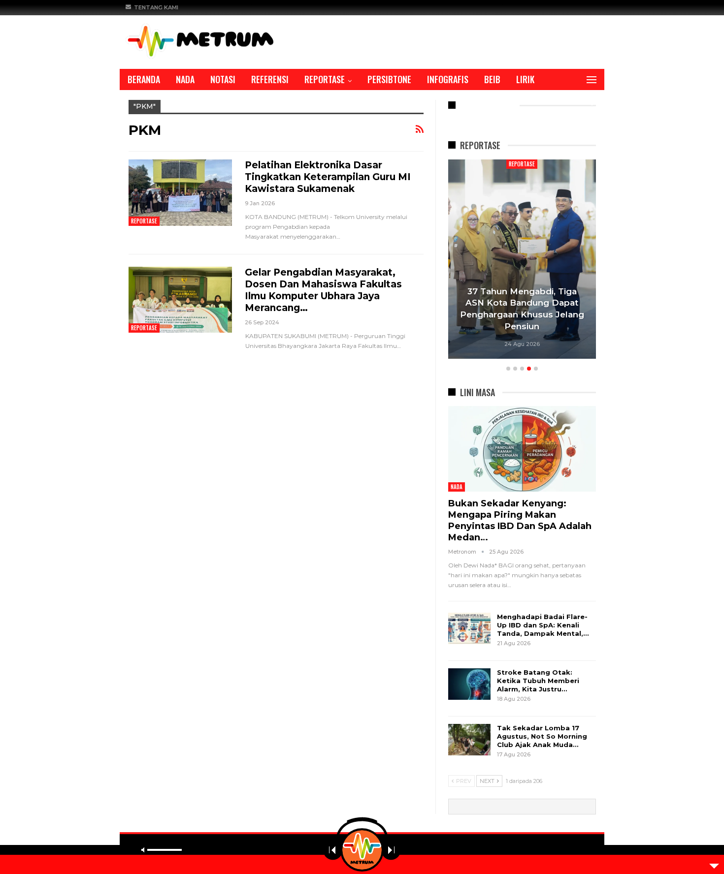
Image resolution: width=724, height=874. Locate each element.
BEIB (492, 79)
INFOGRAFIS (447, 79)
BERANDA (144, 79)
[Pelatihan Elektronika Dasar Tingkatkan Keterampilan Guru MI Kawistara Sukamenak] (180, 192)
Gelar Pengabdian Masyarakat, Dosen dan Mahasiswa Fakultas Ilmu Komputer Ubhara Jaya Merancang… (323, 290)
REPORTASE (324, 79)
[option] (522, 260)
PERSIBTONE (389, 79)
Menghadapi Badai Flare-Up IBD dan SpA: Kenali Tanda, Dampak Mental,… (543, 625)
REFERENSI (270, 79)
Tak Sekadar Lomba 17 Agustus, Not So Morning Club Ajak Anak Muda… (542, 736)
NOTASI (222, 79)
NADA (185, 79)
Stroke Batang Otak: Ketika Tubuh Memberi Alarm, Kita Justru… (538, 680)
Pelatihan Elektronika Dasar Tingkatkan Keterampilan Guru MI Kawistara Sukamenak (328, 176)
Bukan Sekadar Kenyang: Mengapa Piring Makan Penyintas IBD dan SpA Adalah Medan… (520, 520)
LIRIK (525, 79)
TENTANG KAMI (156, 7)
